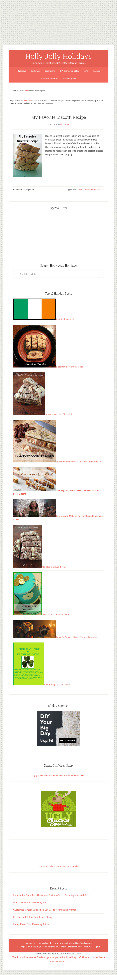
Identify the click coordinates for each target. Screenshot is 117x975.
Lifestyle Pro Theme (56, 947)
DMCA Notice (30, 943)
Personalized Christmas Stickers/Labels (58, 866)
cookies (87, 190)
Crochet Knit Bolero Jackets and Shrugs (33, 917)
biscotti (80, 190)
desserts (94, 190)
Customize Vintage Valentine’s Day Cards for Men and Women (44, 909)
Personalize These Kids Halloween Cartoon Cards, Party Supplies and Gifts (51, 895)
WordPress (88, 947)
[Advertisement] (58, 20)
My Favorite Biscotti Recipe (58, 117)
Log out (97, 947)
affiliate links (29, 101)
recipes (101, 190)
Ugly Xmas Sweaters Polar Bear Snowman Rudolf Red (58, 775)
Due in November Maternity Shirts (31, 902)
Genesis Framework (74, 947)
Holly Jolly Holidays (58, 56)
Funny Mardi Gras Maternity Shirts (31, 924)
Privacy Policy (42, 943)
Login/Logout (86, 943)
